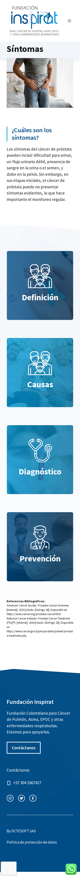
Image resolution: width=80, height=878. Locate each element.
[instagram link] (10, 798)
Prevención (40, 558)
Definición (40, 297)
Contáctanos (24, 747)
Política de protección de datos (32, 842)
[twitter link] (21, 798)
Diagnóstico (40, 471)
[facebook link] (32, 798)
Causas (40, 384)
